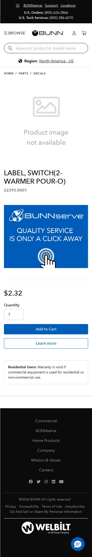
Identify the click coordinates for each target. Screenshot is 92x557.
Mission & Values (46, 460)
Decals (39, 73)
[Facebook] (31, 482)
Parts (23, 73)
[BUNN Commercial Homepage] (48, 33)
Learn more (46, 343)
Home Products (46, 440)
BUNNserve (46, 430)
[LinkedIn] (53, 482)
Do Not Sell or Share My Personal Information (46, 512)
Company (46, 450)
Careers (46, 470)
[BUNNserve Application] (46, 236)
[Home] (18, 5)
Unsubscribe (75, 506)
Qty (11, 305)
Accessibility (29, 506)
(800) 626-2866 (56, 13)
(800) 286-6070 (61, 18)
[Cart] (84, 33)
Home (8, 73)
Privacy (10, 506)
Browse (16, 33)
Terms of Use (52, 506)
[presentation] (8, 160)
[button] (78, 544)
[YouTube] (61, 482)
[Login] (74, 33)
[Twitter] (38, 482)
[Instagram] (46, 482)
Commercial (46, 421)
